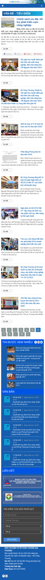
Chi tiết (5, 49)
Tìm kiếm (12, 539)
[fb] (35, 342)
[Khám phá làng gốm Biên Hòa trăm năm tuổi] (11, 350)
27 (22, 334)
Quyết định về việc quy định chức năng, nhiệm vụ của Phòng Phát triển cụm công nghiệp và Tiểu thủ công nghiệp (26, 462)
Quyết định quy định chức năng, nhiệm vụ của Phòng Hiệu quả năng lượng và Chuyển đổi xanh (26, 417)
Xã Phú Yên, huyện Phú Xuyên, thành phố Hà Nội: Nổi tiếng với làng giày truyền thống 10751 (29, 368)
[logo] (22, 2)
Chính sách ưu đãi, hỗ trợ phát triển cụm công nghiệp (30, 22)
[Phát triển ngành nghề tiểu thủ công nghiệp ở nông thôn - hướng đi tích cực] (11, 358)
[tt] (41, 342)
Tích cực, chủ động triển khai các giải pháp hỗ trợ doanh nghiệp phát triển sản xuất (32, 241)
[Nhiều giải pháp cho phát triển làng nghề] (11, 376)
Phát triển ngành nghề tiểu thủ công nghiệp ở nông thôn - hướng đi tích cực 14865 (28, 358)
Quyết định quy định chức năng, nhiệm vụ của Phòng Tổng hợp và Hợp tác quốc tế (26, 447)
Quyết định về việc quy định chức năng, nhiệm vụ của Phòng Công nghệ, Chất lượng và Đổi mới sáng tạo (26, 432)
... (15, 330)
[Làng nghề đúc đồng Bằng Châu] (11, 385)
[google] (38, 342)
